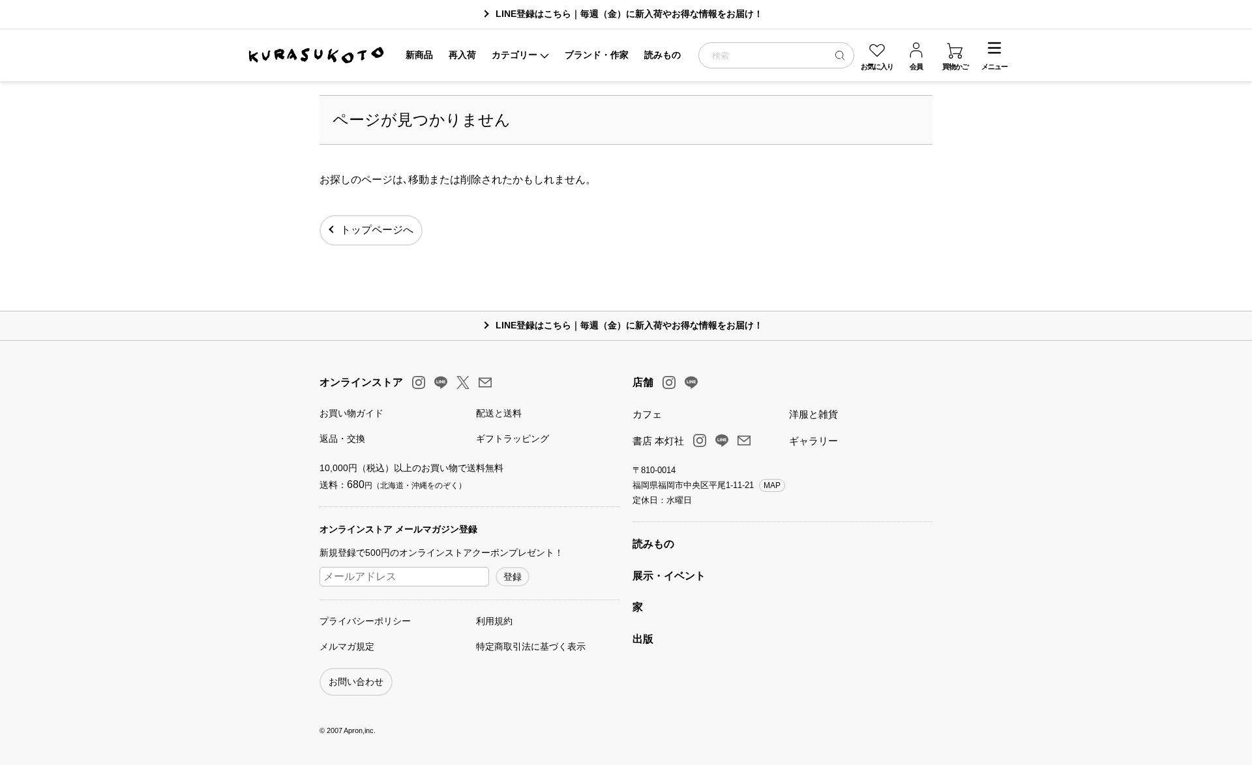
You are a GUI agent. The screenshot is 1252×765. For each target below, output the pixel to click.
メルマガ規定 (347, 646)
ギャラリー (813, 440)
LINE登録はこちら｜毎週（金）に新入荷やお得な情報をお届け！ (629, 13)
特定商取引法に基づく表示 (531, 646)
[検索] (840, 55)
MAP (772, 485)
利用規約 (494, 621)
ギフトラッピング (512, 438)
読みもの (653, 543)
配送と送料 (499, 413)
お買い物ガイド (351, 413)
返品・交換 (342, 438)
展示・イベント (669, 575)
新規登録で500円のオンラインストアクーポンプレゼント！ (441, 552)
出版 (643, 638)
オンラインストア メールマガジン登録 (398, 529)
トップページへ (376, 229)
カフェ (647, 414)
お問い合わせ (356, 681)
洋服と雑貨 (813, 414)
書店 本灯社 (658, 440)
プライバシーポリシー (365, 621)
